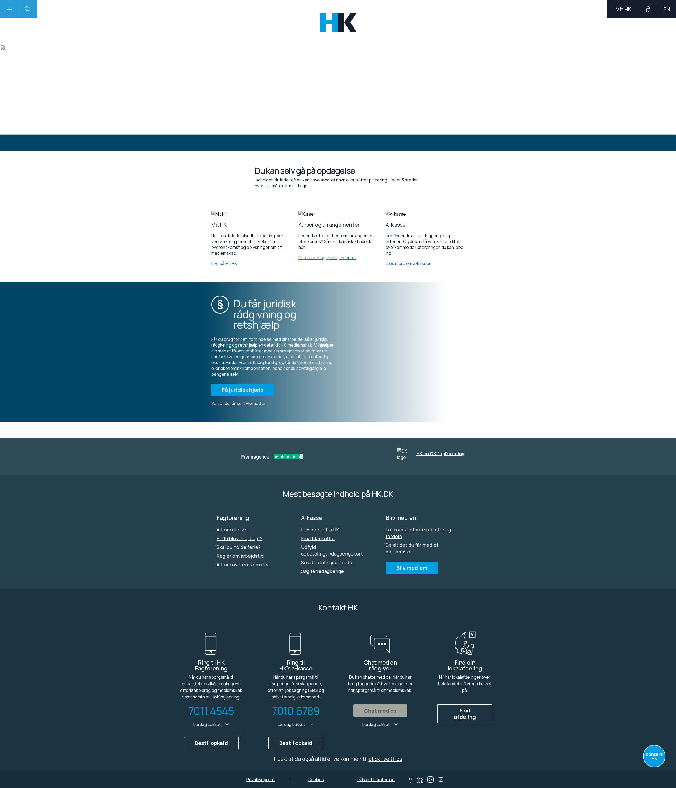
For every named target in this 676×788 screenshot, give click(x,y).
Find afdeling (465, 713)
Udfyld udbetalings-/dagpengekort (332, 550)
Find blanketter (318, 538)
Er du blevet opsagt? (239, 538)
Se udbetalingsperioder (327, 562)
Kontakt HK (654, 756)
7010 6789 (296, 711)
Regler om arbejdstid (240, 556)
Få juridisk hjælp (243, 389)
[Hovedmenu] (9, 9)
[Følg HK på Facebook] (410, 780)
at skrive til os (385, 758)
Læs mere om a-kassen (408, 263)
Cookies (316, 779)
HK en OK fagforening (440, 453)
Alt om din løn (232, 529)
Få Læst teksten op (376, 779)
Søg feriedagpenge (322, 571)
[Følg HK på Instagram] (430, 779)
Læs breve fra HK (320, 529)
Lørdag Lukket (207, 724)
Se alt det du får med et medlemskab (412, 548)
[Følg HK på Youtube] (441, 779)
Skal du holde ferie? (239, 547)
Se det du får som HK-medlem (239, 403)
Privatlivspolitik (260, 779)
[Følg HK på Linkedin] (420, 780)
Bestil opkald (211, 743)
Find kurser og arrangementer (327, 257)
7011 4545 (211, 711)
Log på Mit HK (224, 263)
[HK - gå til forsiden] (338, 22)
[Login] (648, 9)
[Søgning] (27, 9)
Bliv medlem (412, 567)
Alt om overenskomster (243, 564)
